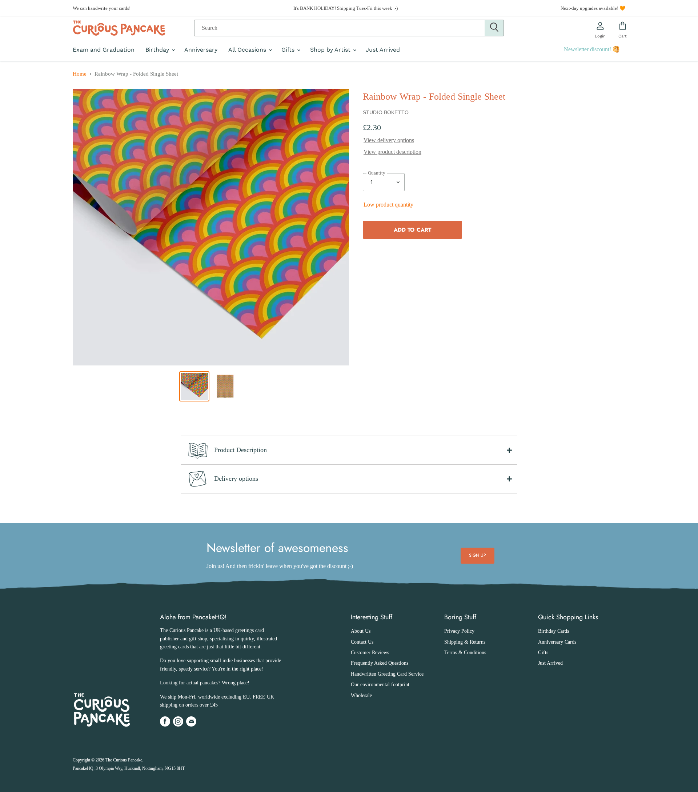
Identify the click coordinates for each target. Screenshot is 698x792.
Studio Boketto (386, 112)
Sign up (477, 555)
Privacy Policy (459, 631)
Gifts (288, 50)
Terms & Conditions (465, 652)
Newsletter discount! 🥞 (592, 49)
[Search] (494, 28)
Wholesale (361, 695)
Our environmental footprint (380, 684)
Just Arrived (383, 50)
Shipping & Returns (464, 642)
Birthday (158, 50)
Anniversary (200, 50)
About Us (360, 631)
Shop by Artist (331, 50)
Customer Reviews (370, 652)
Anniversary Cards (557, 642)
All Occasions (248, 50)
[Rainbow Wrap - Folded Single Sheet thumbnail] (194, 386)
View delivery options (389, 140)
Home (80, 74)
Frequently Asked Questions (379, 663)
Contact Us (362, 642)
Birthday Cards (553, 631)
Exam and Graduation (104, 50)
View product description (392, 152)
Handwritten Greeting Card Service (387, 674)
